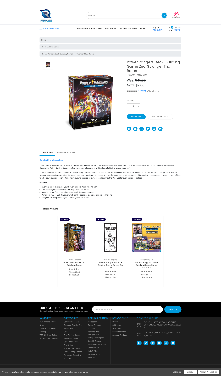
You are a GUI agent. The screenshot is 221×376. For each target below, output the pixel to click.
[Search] (164, 15)
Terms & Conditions (48, 328)
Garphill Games (94, 341)
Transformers (93, 348)
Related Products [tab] (50, 209)
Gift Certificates (172, 3)
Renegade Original (96, 338)
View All (91, 358)
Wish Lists (176, 18)
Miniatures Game (71, 338)
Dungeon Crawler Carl (73, 325)
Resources (110, 28)
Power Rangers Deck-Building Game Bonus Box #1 (110, 265)
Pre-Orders (68, 345)
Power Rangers (94, 325)
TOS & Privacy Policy (48, 335)
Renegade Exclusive (72, 355)
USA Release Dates (128, 28)
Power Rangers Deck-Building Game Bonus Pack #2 (146, 265)
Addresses (116, 325)
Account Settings (119, 335)
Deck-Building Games (73, 352)
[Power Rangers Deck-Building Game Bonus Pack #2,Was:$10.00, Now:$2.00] (146, 237)
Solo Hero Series (71, 342)
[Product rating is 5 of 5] (132, 91)
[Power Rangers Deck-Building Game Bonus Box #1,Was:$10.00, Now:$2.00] (110, 237)
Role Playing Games (72, 335)
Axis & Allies (93, 351)
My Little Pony (94, 354)
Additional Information (67, 152)
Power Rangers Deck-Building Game (74, 263)
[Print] (141, 129)
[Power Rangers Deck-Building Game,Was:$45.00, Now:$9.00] (74, 237)
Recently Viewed (119, 332)
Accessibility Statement (49, 338)
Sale (65, 332)
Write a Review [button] (153, 91)
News (142, 28)
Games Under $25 (71, 322)
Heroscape (68, 328)
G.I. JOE (91, 328)
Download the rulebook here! (52, 160)
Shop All (67, 358)
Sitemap (43, 332)
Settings (177, 372)
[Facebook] (129, 129)
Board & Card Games (72, 348)
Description (47, 152)
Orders (115, 322)
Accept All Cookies (208, 372)
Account (157, 28)
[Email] (135, 129)
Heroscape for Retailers (90, 28)
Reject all (190, 372)
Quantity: (130, 101)
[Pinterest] (154, 129)
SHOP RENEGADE (51, 28)
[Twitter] (148, 129)
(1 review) (142, 91)
